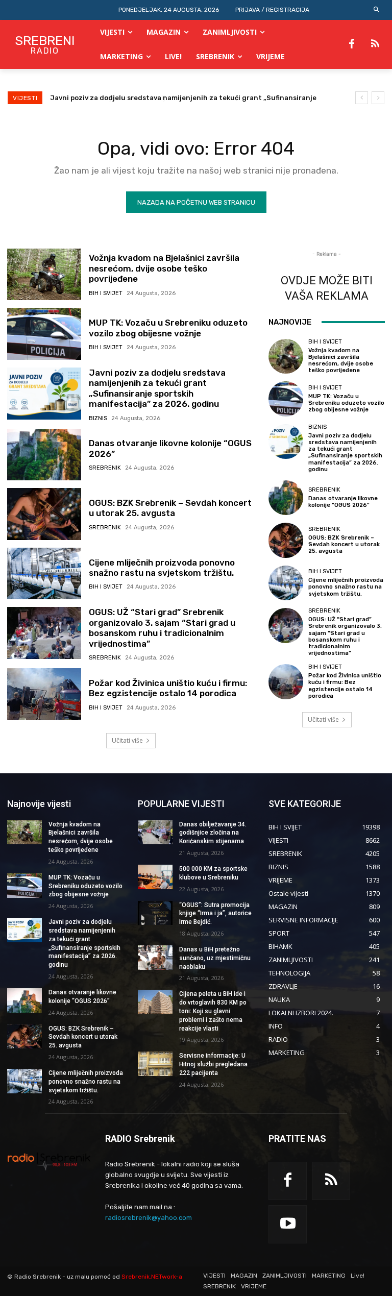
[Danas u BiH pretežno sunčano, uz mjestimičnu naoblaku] (155, 957)
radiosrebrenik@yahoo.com (148, 1217)
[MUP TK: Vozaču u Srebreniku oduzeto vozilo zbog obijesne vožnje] (44, 334)
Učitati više (127, 740)
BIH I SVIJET (105, 293)
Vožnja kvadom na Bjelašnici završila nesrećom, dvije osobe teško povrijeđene (164, 268)
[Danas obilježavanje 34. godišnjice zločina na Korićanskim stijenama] (155, 832)
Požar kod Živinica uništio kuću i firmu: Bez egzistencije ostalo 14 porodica (168, 688)
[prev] (361, 97)
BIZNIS (98, 418)
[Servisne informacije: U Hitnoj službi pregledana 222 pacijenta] (155, 1064)
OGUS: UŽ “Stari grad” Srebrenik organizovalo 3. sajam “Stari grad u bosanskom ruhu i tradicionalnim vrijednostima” (162, 627)
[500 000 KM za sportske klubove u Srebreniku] (155, 877)
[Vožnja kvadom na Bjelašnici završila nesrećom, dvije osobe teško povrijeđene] (44, 275)
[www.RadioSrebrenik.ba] (49, 1161)
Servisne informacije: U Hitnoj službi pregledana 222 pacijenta (213, 1064)
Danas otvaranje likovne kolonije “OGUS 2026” (127, 98)
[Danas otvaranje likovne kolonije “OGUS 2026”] (44, 455)
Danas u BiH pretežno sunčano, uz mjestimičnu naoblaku (215, 958)
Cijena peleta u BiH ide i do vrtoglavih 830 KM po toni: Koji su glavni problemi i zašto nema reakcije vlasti (213, 1011)
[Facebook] (351, 44)
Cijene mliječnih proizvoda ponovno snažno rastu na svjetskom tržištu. (162, 567)
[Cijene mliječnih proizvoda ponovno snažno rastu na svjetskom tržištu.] (44, 574)
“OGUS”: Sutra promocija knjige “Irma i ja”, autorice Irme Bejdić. (215, 913)
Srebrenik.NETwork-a (151, 1276)
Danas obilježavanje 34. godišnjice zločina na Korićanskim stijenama (213, 833)
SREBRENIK (105, 468)
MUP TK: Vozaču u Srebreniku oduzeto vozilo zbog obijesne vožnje (168, 327)
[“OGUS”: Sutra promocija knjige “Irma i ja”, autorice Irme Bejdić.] (155, 913)
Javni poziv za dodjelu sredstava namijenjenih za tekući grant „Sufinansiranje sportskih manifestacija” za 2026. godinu (157, 388)
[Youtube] (287, 1224)
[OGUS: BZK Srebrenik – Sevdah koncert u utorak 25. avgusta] (44, 514)
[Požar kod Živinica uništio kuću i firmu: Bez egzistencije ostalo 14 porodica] (44, 694)
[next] (378, 97)
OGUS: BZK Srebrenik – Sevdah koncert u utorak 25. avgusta (170, 508)
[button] (377, 10)
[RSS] (375, 44)
